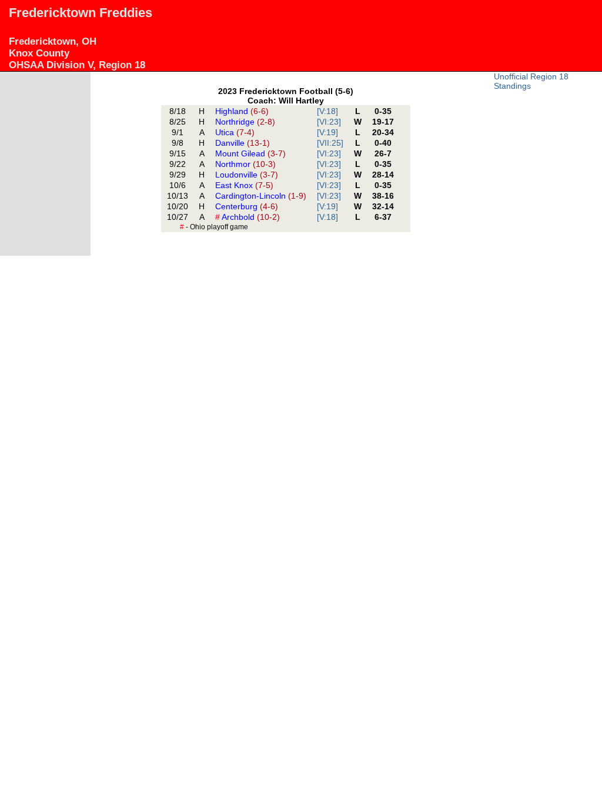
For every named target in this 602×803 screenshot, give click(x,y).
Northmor (245, 164)
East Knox (244, 185)
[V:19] (327, 132)
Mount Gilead (250, 153)
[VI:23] (329, 121)
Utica (235, 132)
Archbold (247, 217)
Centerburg (246, 206)
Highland (242, 111)
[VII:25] (330, 143)
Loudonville (246, 174)
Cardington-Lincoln (260, 195)
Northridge (245, 121)
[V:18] (327, 111)
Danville (242, 143)
